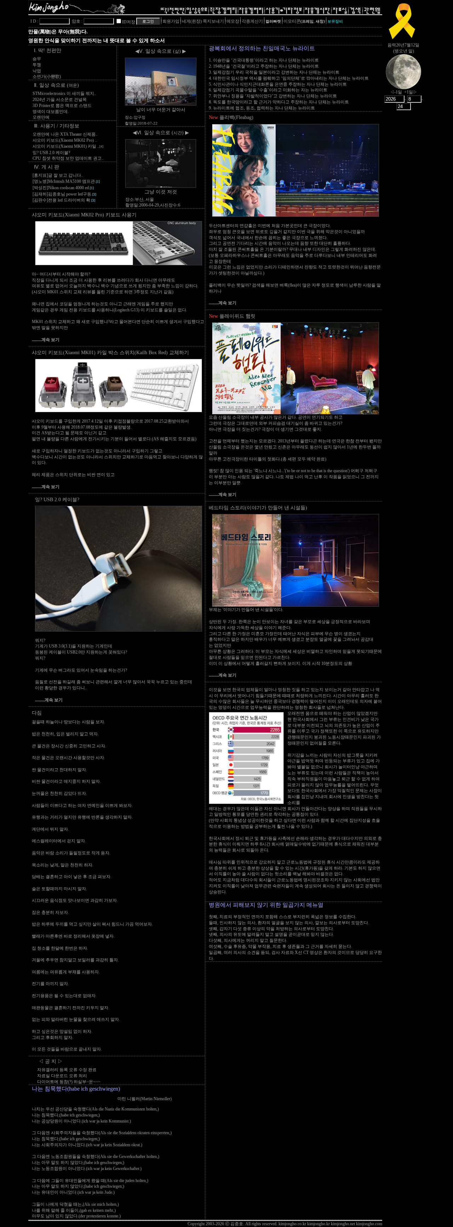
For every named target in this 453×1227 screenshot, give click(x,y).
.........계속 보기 (45, 339)
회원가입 (170, 21)
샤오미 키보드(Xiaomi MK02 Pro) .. (65, 140)
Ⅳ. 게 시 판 (46, 167)
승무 (37, 58)
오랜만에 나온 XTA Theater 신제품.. (65, 134)
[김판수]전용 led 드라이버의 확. (64, 200)
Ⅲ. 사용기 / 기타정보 (56, 126)
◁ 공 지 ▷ (51, 1061)
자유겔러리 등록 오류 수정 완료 (67, 1069)
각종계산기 (252, 21)
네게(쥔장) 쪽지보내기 (203, 21)
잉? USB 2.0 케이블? (51, 152)
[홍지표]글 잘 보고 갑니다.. (58, 175)
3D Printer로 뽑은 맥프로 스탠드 (62, 105)
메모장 (232, 21)
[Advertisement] (403, 225)
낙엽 (37, 70)
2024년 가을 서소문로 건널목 (60, 99)
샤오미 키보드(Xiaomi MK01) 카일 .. (68, 146)
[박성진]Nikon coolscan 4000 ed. (63, 187)
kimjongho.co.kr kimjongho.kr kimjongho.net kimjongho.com (330, 1223)
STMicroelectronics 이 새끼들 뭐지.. (64, 93)
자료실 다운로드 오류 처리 (62, 1075)
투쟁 (37, 64)
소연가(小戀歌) (47, 76)
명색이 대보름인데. (51, 111)
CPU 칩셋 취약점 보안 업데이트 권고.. (68, 158)
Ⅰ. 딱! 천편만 (47, 50)
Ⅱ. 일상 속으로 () (56, 85)
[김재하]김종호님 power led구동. (64, 194)
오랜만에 (41, 117)
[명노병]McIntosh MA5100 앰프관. (66, 181)
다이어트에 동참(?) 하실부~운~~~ (69, 1081)
